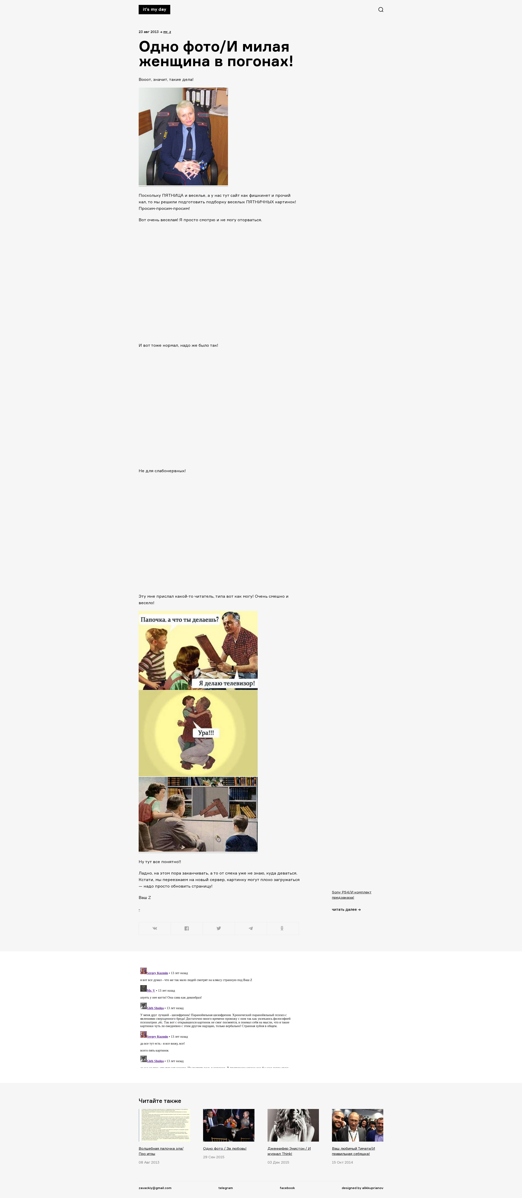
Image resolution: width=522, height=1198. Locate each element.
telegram (225, 1188)
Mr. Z (167, 32)
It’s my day (154, 9)
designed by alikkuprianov (362, 1188)
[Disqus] (219, 1017)
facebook (287, 1188)
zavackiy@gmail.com (155, 1188)
